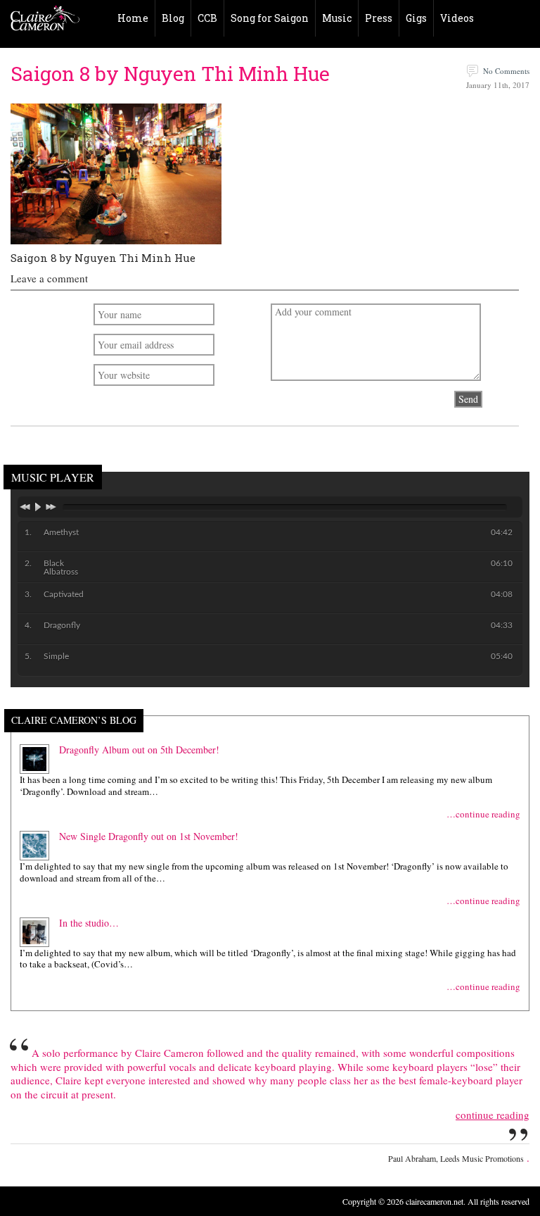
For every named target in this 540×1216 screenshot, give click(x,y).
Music (337, 18)
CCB (207, 18)
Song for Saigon (270, 18)
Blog (173, 18)
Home (132, 18)
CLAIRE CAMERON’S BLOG (73, 721)
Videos (457, 18)
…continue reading (483, 814)
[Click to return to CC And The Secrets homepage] (45, 21)
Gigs (416, 18)
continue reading (492, 1115)
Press (378, 18)
